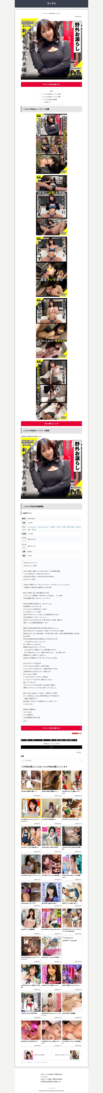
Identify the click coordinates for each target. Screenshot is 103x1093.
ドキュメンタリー (42, 527)
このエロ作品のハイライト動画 (52, 96)
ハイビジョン (32, 527)
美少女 (34, 529)
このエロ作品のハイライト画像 (52, 94)
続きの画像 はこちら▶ (52, 423)
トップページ (51, 1088)
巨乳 (64, 527)
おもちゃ (78, 527)
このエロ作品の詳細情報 (50, 99)
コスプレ (59, 527)
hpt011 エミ (48, 102)
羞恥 (29, 529)
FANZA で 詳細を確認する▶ (51, 84)
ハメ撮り (52, 527)
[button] (80, 760)
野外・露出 (70, 527)
